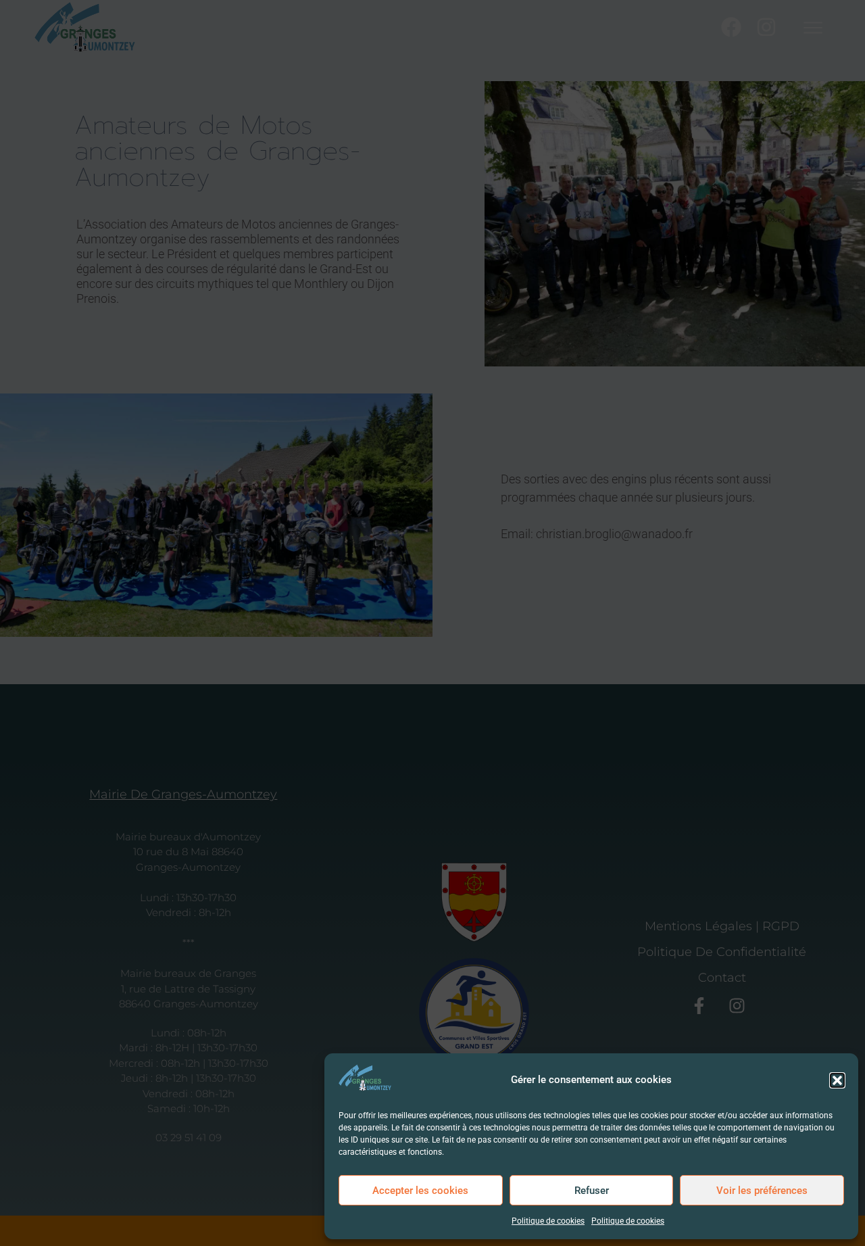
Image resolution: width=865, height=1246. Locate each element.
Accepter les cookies (420, 1190)
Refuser (591, 1190)
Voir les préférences (762, 1190)
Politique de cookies (548, 1221)
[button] (837, 1080)
